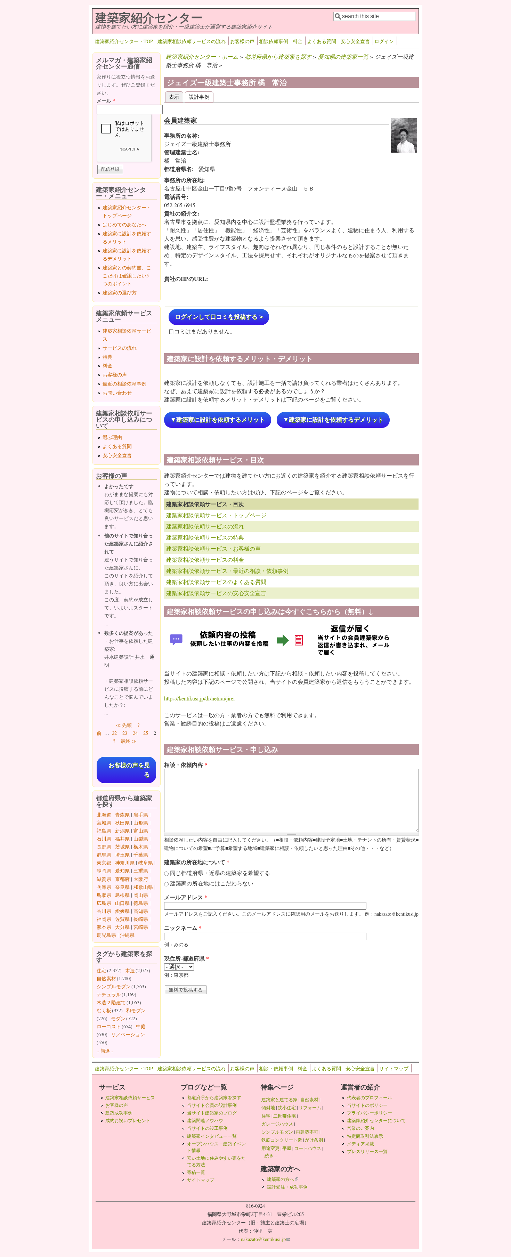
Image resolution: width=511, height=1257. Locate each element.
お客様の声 (242, 41)
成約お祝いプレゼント (128, 1120)
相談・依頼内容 (185, 765)
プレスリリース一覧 (367, 1151)
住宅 (101, 970)
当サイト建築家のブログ (212, 1113)
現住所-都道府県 (186, 958)
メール (106, 100)
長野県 (104, 846)
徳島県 (140, 903)
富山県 (140, 830)
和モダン (136, 1010)
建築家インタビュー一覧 (212, 1136)
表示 (176, 96)
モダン (118, 1018)
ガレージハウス (277, 1124)
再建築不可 (307, 1132)
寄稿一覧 (196, 1172)
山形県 (140, 822)
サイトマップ (393, 1068)
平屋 (286, 1148)
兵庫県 (104, 887)
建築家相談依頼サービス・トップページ (216, 515)
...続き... (106, 1050)
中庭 (141, 1026)
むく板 (104, 1010)
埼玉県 (122, 854)
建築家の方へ (282, 1179)
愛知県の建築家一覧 (343, 56)
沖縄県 (127, 935)
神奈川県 (125, 862)
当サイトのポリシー (367, 1105)
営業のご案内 (360, 1128)
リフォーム (310, 1107)
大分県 (122, 927)
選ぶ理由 (112, 437)
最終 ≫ (129, 741)
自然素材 (106, 978)
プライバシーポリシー (369, 1113)
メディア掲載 (360, 1144)
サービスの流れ (120, 347)
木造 (130, 970)
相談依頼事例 (273, 41)
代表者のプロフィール (369, 1097)
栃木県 (140, 846)
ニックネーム (183, 928)
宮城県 (104, 822)
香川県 (104, 911)
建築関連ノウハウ (205, 1120)
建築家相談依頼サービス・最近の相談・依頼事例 (227, 570)
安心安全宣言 (355, 41)
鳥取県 (104, 895)
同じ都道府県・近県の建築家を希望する (220, 872)
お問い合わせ (117, 392)
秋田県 (122, 822)
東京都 (104, 862)
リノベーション (128, 1034)
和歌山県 (143, 887)
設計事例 (199, 96)
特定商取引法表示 (365, 1136)
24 (135, 733)
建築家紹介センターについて (376, 1120)
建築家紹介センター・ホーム (202, 56)
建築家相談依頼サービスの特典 (205, 537)
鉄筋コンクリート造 (281, 1140)
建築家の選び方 (120, 292)
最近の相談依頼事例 (124, 383)
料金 (297, 41)
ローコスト (109, 1026)
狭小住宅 (287, 1107)
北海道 (104, 814)
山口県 (122, 903)
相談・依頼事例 (276, 1068)
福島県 (104, 830)
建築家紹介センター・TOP (124, 41)
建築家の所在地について (196, 862)
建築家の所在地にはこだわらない (211, 883)
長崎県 (140, 919)
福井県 (122, 838)
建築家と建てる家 (279, 1099)
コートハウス (307, 1148)
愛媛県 (122, 911)
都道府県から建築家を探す (278, 56)
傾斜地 (268, 1107)
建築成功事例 (118, 1113)
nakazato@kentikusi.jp (265, 1239)
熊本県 (104, 927)
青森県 (122, 814)
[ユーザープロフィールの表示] (404, 150)
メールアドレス (185, 897)
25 (145, 733)
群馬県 (104, 854)
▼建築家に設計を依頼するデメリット (333, 419)
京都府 (122, 879)
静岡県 (104, 870)
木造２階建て (111, 1002)
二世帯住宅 (284, 1116)
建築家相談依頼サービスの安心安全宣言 (216, 593)
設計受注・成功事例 (287, 1187)
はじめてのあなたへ (124, 224)
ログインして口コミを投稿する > (219, 317)
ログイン (384, 41)
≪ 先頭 (124, 725)
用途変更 (270, 1148)
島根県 (122, 895)
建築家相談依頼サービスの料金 (205, 559)
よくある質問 (321, 41)
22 (114, 733)
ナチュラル (109, 994)
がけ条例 (314, 1140)
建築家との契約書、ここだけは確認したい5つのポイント (127, 275)
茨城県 (122, 846)
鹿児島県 (106, 935)
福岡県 (104, 919)
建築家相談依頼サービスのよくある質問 (216, 581)
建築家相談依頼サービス (130, 1097)
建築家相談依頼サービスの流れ (191, 41)
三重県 (140, 870)
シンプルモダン (114, 986)
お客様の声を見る (129, 770)
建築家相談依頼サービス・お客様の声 (213, 548)
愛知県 (122, 870)
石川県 (104, 838)
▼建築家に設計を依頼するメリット (217, 419)
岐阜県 (145, 862)
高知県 (140, 911)
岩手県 (140, 814)
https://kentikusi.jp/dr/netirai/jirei (199, 698)
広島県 (104, 903)
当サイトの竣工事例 (207, 1128)
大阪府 (140, 879)
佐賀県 (122, 919)
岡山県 (140, 895)
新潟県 (122, 830)
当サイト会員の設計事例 (212, 1105)
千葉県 (140, 854)
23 (124, 733)
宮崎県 (140, 927)
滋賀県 (104, 879)
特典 (107, 357)
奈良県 (122, 887)
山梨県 (140, 838)
